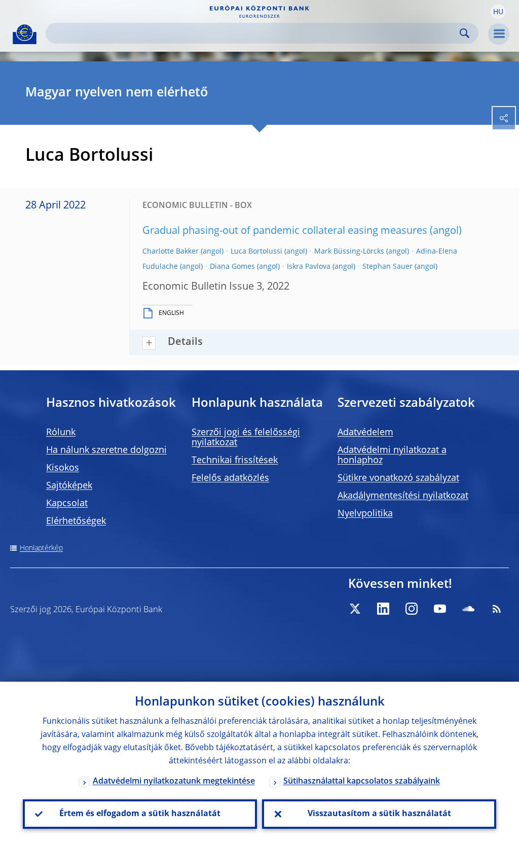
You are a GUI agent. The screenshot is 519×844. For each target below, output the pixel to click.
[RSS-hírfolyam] (497, 608)
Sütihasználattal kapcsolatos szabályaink (361, 782)
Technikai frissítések (235, 460)
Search (464, 33)
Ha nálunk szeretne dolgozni (106, 450)
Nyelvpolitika (365, 513)
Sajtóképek (69, 485)
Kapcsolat (67, 503)
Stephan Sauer (387, 266)
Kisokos (62, 468)
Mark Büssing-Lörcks (349, 251)
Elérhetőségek (76, 521)
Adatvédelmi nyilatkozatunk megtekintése (174, 782)
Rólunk (61, 432)
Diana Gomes (232, 266)
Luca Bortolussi (256, 251)
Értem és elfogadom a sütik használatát (139, 814)
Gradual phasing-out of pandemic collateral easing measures (284, 231)
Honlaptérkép (41, 548)
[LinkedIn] (383, 608)
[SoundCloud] (468, 608)
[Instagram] (411, 608)
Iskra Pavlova (308, 266)
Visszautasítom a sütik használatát (379, 814)
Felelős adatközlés (230, 478)
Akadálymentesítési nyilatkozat (403, 496)
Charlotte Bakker (170, 251)
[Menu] (498, 34)
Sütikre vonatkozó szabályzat (398, 478)
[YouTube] (440, 608)
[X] (355, 608)
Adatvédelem (365, 432)
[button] (498, 11)
